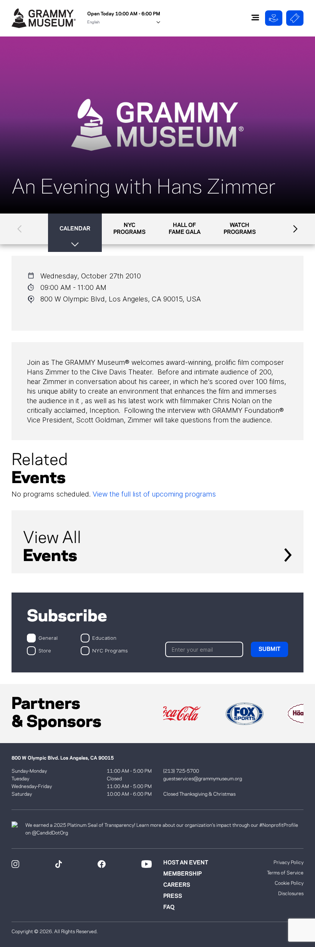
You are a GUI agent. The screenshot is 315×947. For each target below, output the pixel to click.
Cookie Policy (289, 883)
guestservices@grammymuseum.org (202, 778)
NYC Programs (110, 650)
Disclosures (290, 893)
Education (104, 638)
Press (172, 896)
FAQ (168, 907)
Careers (176, 885)
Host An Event (185, 863)
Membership (182, 874)
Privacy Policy (288, 862)
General (48, 638)
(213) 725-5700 (181, 771)
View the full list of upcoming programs (154, 494)
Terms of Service (285, 873)
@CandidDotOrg (50, 833)
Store (44, 650)
